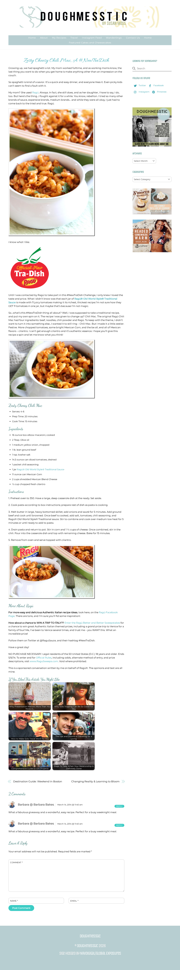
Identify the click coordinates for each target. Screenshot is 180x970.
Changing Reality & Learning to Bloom (95, 781)
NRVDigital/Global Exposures (100, 953)
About (44, 37)
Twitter (142, 85)
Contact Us (133, 37)
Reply (119, 806)
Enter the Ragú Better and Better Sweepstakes (92, 622)
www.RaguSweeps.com (44, 661)
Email (74, 901)
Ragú (35, 92)
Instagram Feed (92, 37)
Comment (16, 862)
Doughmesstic (87, 945)
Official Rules (43, 657)
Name (14, 901)
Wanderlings (114, 37)
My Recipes (59, 37)
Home (32, 37)
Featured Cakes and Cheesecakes (90, 42)
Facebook (158, 85)
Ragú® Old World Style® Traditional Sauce (40, 469)
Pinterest (161, 91)
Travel (74, 37)
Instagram (143, 91)
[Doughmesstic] (90, 26)
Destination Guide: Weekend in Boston (37, 781)
